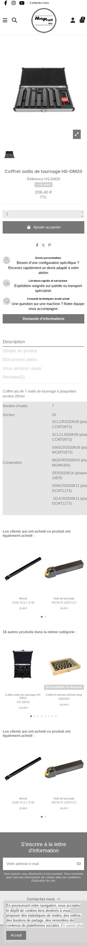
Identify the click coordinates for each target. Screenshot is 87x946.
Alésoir (23, 598)
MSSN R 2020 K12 (64, 602)
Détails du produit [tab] (20, 350)
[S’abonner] (78, 864)
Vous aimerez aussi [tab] (22, 368)
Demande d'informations (43, 319)
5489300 (63, 698)
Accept (16, 935)
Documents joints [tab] (20, 359)
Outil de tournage (64, 598)
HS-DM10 (23, 702)
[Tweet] (43, 245)
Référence (35, 179)
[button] (42, 617)
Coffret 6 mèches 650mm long (64, 694)
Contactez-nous (39, 2)
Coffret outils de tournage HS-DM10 (23, 696)
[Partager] (37, 245)
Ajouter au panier (47, 227)
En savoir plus (72, 925)
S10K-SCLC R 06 (23, 602)
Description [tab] (14, 341)
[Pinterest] (49, 245)
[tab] (43, 378)
